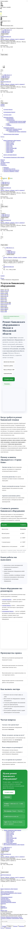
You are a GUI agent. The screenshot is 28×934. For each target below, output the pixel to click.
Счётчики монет (5, 898)
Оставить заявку (8, 379)
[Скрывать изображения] (1, 19)
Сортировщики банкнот (6, 897)
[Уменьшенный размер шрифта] (1, 2)
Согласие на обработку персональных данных (12, 918)
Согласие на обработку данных (11, 171)
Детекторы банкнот (5, 899)
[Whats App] (4, 67)
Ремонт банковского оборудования (12, 830)
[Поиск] (2, 70)
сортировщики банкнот (8, 611)
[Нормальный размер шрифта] (2, 4)
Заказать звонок (4, 33)
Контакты (3, 906)
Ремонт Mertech (4, 309)
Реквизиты (6, 167)
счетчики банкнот (6, 605)
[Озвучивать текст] (1, 22)
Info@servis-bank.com (6, 36)
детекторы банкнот (6, 599)
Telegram (14, 811)
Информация (4, 907)
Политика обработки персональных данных (11, 917)
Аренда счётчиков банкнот (7, 891)
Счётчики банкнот (5, 894)
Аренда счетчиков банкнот (10, 843)
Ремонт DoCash (4, 296)
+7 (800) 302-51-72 (7, 29)
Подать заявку (4, 54)
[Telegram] (3, 66)
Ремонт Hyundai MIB (6, 303)
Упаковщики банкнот (6, 901)
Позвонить (7, 384)
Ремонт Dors (4, 298)
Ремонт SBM (4, 311)
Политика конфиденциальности (11, 170)
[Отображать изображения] (1, 18)
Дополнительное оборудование (8, 902)
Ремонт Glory (4, 301)
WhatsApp (20, 811)
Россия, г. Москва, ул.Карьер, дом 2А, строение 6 (13, 39)
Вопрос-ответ (4, 910)
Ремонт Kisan (4, 306)
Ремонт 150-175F (5, 290)
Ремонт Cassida (4, 293)
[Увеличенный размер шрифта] (2, 6)
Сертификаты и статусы (9, 168)
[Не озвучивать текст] (1, 24)
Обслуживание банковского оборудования (13, 844)
